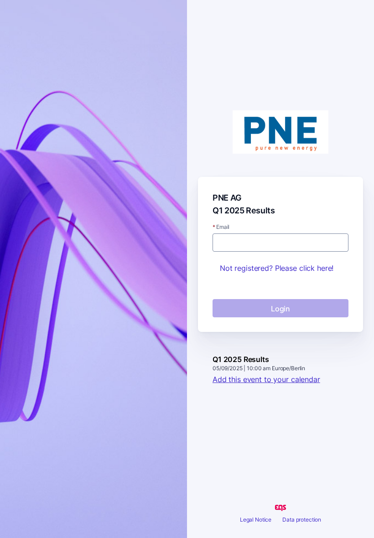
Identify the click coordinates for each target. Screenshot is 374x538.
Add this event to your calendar (266, 379)
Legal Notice (255, 519)
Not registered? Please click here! (276, 268)
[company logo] (280, 132)
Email (221, 227)
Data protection (301, 519)
